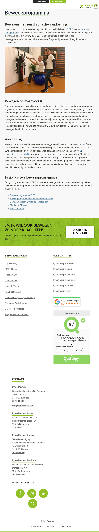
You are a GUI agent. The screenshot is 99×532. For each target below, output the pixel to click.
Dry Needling (11, 263)
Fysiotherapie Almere (63, 263)
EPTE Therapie (12, 269)
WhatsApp (41, 1)
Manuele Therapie (13, 286)
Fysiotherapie (11, 275)
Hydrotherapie (17, 208)
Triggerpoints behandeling (17, 314)
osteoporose (11, 32)
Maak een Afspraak (80, 232)
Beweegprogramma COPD (22, 195)
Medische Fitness (18, 205)
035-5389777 (59, 1)
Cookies (61, 526)
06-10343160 (18, 401)
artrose (85, 29)
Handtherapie (11, 280)
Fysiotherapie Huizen (63, 285)
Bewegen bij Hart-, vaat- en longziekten (29, 202)
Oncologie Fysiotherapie (16, 303)
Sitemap (68, 526)
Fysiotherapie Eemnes (64, 280)
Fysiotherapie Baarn (62, 269)
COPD (70, 29)
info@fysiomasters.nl (23, 405)
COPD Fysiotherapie (14, 309)
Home (30, 526)
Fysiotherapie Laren (62, 291)
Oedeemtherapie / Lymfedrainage (20, 297)
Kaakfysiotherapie (13, 292)
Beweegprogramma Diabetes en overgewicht (31, 198)
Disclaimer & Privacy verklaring (45, 526)
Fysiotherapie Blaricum (64, 274)
